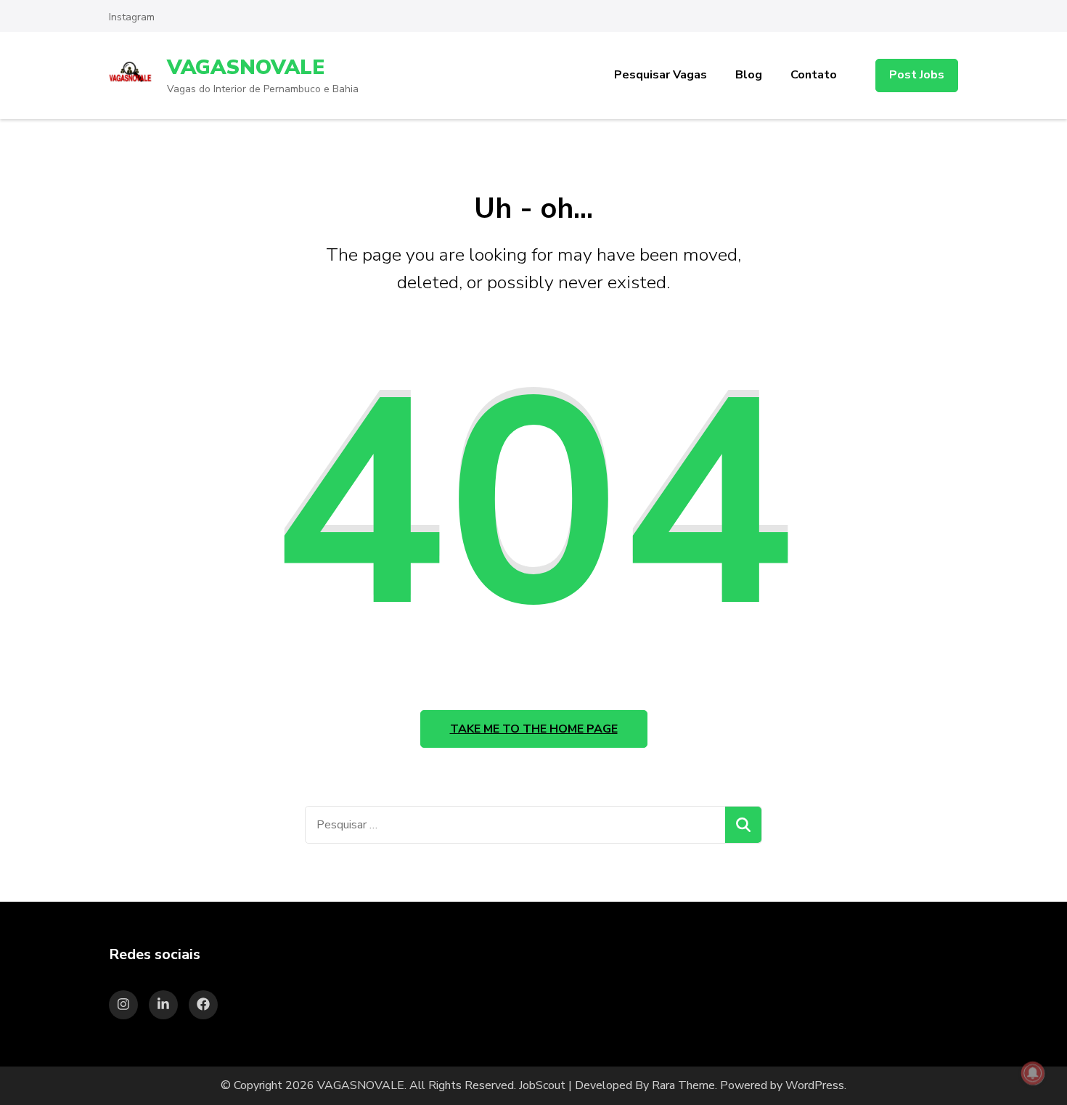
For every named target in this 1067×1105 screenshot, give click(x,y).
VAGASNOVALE (245, 67)
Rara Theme (683, 1085)
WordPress (814, 1085)
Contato (813, 75)
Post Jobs (916, 75)
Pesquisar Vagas (660, 75)
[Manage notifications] (1032, 1073)
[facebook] (203, 1004)
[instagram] (123, 1004)
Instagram (132, 17)
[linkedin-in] (163, 1004)
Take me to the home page (534, 729)
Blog (748, 75)
